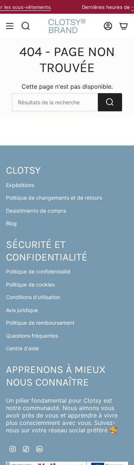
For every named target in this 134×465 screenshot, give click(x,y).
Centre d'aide (22, 348)
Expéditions (20, 185)
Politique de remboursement (40, 323)
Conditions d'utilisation (33, 297)
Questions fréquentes (32, 336)
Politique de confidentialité (38, 271)
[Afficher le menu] (9, 26)
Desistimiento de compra (36, 210)
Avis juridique (22, 310)
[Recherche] (110, 102)
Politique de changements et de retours (54, 197)
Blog (11, 223)
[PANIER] (123, 26)
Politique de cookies (30, 284)
